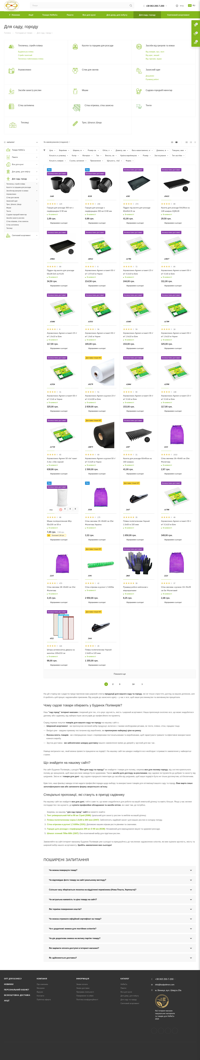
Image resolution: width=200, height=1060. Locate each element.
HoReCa (124, 984)
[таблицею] (195, 142)
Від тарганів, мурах (154, 59)
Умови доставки (82, 988)
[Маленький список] (172, 142)
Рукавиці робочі (152, 79)
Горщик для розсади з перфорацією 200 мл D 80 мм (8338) (76, 829)
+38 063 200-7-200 (155, 6)
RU (194, 5)
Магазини (40, 988)
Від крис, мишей (152, 55)
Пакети (123, 988)
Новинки (8, 984)
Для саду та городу (129, 1000)
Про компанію (42, 984)
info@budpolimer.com (164, 984)
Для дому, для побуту (130, 996)
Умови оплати (82, 984)
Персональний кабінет (16, 990)
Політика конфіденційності (87, 1000)
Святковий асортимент (130, 1003)
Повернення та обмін (84, 996)
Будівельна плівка (25, 52)
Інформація (82, 979)
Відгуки (40, 992)
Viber (175, 1031)
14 (133, 684)
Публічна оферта (44, 1000)
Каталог (125, 979)
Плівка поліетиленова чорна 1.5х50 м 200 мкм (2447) (73, 820)
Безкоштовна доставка (17, 995)
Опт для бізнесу (13, 979)
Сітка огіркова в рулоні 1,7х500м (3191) (66, 824)
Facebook (154, 1031)
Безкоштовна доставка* (57, 174)
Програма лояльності (85, 992)
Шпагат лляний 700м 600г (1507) (63, 833)
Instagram (161, 1031)
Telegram (168, 1031)
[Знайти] (130, 5)
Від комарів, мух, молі (155, 52)
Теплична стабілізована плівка (30, 59)
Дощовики (150, 76)
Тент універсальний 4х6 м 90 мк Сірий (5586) (69, 815)
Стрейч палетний (25, 55)
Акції (6, 1001)
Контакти (40, 996)
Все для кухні (126, 992)
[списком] (191, 142)
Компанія (42, 979)
